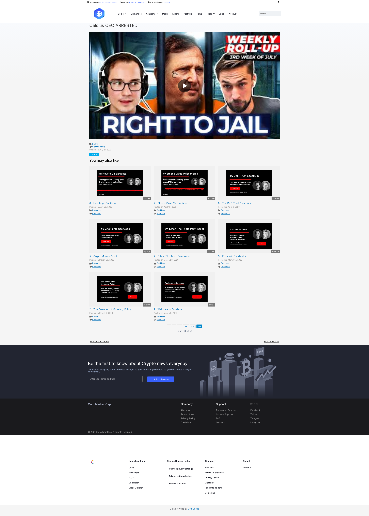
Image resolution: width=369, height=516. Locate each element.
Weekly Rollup (98, 147)
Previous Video (99, 341)
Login (222, 14)
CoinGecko (193, 508)
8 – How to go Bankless (102, 203)
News (199, 14)
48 (185, 326)
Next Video (271, 341)
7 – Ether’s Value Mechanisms (170, 203)
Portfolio (188, 14)
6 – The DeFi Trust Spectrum (234, 203)
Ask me (175, 14)
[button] (122, 13)
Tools (209, 14)
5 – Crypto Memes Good (103, 256)
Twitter (94, 154)
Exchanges (136, 14)
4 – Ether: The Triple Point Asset (172, 256)
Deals (165, 14)
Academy (150, 14)
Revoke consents (177, 483)
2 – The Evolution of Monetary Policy (110, 309)
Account (233, 14)
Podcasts (96, 213)
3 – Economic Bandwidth (232, 256)
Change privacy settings (181, 468)
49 (192, 326)
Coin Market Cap (99, 404)
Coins (121, 14)
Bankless (96, 144)
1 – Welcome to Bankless (168, 309)
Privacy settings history (180, 476)
